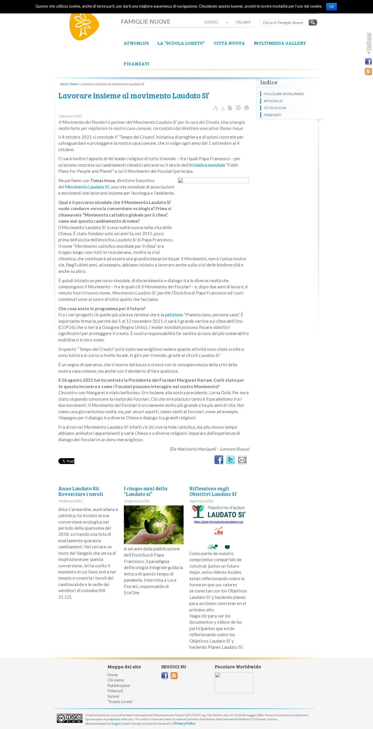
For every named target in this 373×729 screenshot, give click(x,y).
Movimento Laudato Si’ (87, 186)
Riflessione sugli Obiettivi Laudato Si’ (213, 491)
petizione (174, 314)
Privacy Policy (184, 723)
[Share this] (238, 108)
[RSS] (368, 71)
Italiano (242, 22)
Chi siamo (116, 680)
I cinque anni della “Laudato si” (145, 491)
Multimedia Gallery (280, 43)
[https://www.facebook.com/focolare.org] (164, 675)
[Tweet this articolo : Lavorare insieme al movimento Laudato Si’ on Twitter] (230, 460)
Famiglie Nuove (87, 26)
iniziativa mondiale (207, 165)
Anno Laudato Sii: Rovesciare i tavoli (80, 491)
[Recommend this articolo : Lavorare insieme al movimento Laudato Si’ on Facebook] (219, 460)
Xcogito (116, 723)
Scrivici (211, 22)
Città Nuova (229, 43)
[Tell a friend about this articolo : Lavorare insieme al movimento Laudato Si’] (242, 460)
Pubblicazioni (119, 685)
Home (73, 84)
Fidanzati (136, 63)
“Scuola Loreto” (120, 701)
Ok (331, 7)
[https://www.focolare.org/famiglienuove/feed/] (173, 675)
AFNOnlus (136, 43)
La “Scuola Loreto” (181, 43)
